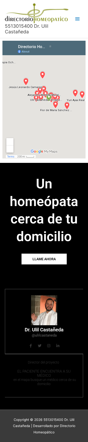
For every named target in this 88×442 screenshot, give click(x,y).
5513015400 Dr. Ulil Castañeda (26, 29)
